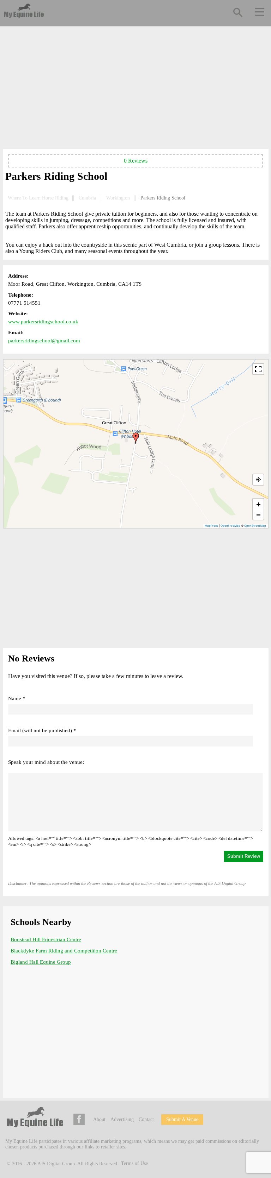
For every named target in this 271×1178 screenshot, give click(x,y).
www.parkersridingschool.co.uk (43, 321)
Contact (146, 1119)
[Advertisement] (136, 89)
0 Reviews (135, 161)
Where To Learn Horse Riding (38, 198)
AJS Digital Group (56, 1163)
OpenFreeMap (230, 525)
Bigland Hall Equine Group (41, 962)
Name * (16, 698)
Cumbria (87, 198)
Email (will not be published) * (42, 730)
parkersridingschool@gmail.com (44, 340)
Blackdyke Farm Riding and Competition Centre (64, 951)
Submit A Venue (182, 1119)
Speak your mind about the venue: (46, 762)
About (99, 1119)
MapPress (211, 525)
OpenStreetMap (255, 525)
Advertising (122, 1119)
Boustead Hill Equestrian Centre (46, 939)
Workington (118, 198)
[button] (135, 438)
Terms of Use (134, 1163)
